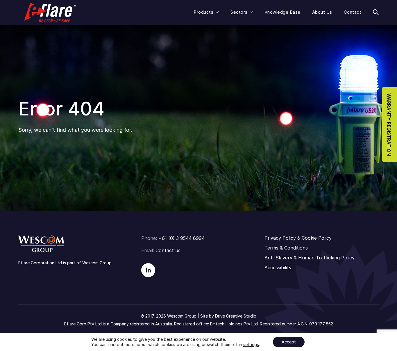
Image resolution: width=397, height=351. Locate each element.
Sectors (239, 12)
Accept (289, 341)
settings (251, 344)
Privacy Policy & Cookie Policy (298, 238)
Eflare (50, 12)
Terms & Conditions (286, 248)
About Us (322, 12)
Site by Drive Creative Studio (228, 315)
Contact (353, 12)
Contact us (167, 250)
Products (203, 12)
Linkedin (148, 270)
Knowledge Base (282, 12)
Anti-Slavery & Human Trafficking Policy (309, 258)
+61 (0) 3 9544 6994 (181, 238)
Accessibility (278, 267)
